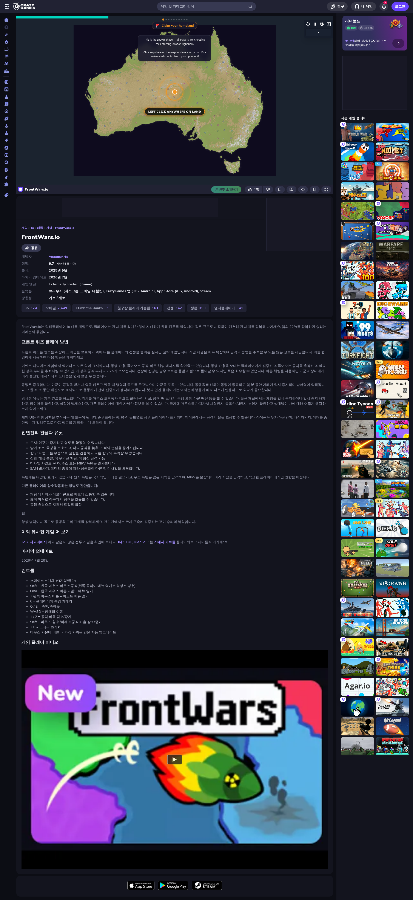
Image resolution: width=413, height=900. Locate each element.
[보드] (6, 96)
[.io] (6, 82)
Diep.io (139, 542)
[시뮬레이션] (6, 126)
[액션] (6, 140)
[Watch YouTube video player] (174, 759)
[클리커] (6, 177)
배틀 (40, 228)
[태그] (6, 195)
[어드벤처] (6, 147)
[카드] (6, 169)
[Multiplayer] (6, 63)
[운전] (6, 155)
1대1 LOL (124, 542)
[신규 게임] (6, 34)
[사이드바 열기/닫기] (7, 6)
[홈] (6, 20)
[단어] (6, 89)
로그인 (400, 6)
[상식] (6, 104)
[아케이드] (6, 133)
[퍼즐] (6, 184)
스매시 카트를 (165, 542)
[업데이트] (6, 49)
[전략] (6, 162)
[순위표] (6, 71)
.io (32, 228)
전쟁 (49, 228)
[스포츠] (6, 118)
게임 (25, 228)
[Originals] (6, 56)
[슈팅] (6, 111)
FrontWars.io (64, 228)
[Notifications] (383, 6)
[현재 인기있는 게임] (6, 42)
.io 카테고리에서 (34, 542)
